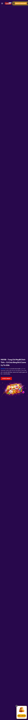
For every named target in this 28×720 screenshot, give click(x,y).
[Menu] (2, 3)
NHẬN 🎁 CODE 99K (21, 715)
